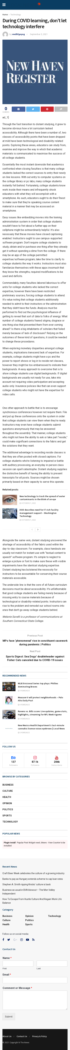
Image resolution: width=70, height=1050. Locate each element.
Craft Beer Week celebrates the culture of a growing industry (33, 873)
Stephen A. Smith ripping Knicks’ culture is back (26, 884)
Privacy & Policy (39, 1036)
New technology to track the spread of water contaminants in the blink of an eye (42, 498)
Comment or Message (17, 988)
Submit (9, 1016)
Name (7, 958)
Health (6, 797)
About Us (6, 1036)
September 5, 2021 (39, 34)
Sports (7, 815)
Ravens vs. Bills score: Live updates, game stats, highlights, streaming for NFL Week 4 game (42, 713)
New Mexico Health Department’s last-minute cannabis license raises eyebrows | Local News (41, 727)
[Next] (37, 529)
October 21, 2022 (28, 503)
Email (7, 974)
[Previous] (32, 529)
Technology (15, 15)
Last (39, 968)
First (5, 968)
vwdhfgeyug (18, 34)
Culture (7, 791)
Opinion (7, 803)
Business (8, 785)
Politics (7, 809)
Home (5, 15)
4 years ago (24, 691)
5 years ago (24, 733)
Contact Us (22, 1036)
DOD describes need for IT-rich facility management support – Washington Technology (39, 513)
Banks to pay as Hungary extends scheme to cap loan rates (32, 879)
